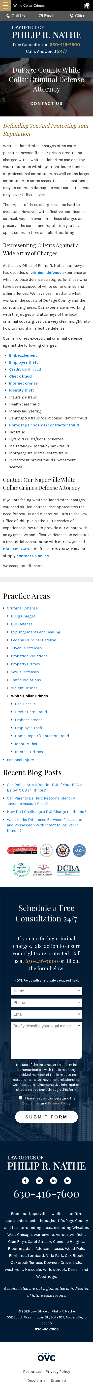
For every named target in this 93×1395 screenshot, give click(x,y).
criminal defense (46, 272)
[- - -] (5, 5)
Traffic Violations (26, 680)
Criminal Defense (22, 608)
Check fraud (20, 376)
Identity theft (21, 390)
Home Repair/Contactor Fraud (42, 735)
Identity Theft (27, 743)
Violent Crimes (24, 688)
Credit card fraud (25, 369)
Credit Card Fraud (31, 711)
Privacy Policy (59, 1103)
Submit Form (46, 1116)
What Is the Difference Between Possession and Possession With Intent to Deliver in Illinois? (45, 825)
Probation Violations (29, 656)
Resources (32, 1371)
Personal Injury (20, 759)
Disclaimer (31, 1103)
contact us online (32, 555)
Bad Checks (25, 703)
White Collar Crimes (29, 696)
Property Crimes (25, 664)
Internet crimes (23, 383)
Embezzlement (23, 355)
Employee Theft (28, 727)
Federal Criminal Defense (33, 640)
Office (80, 16)
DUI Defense (21, 624)
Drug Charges (23, 616)
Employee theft (23, 362)
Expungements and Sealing (35, 632)
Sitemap (58, 1380)
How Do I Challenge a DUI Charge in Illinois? (46, 811)
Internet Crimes (29, 751)
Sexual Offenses (25, 672)
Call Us (18, 16)
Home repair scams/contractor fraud (44, 425)
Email (49, 16)
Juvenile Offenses (26, 648)
